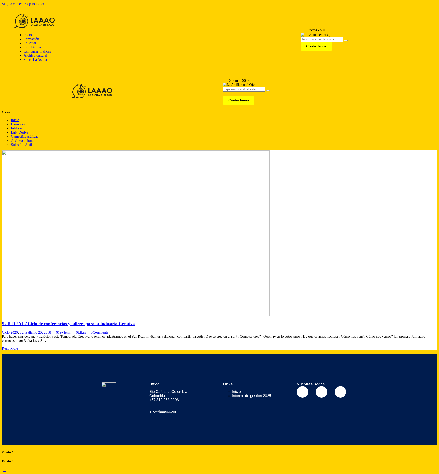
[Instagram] (321, 392)
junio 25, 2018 (40, 332)
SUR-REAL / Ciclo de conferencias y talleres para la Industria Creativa (68, 323)
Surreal (25, 332)
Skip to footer (34, 4)
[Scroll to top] (4, 470)
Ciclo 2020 (10, 332)
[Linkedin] (340, 392)
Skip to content (13, 4)
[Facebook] (302, 392)
